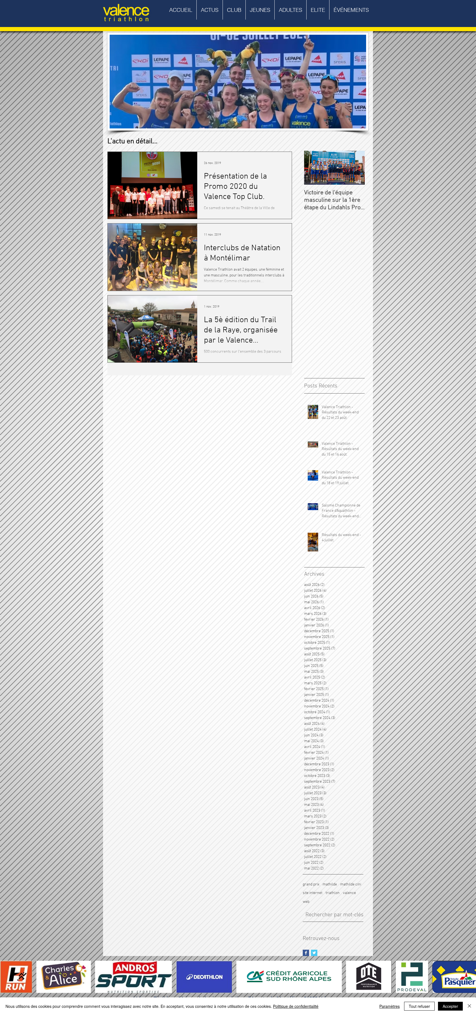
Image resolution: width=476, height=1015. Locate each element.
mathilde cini (350, 884)
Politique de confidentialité (295, 1006)
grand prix (311, 884)
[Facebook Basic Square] (306, 953)
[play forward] (469, 977)
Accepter (450, 1006)
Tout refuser (419, 1006)
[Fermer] (469, 1006)
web (306, 902)
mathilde (330, 884)
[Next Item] (355, 167)
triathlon (333, 893)
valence (349, 893)
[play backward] (7, 977)
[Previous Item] (312, 167)
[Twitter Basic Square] (314, 953)
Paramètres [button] (389, 1006)
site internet (312, 893)
